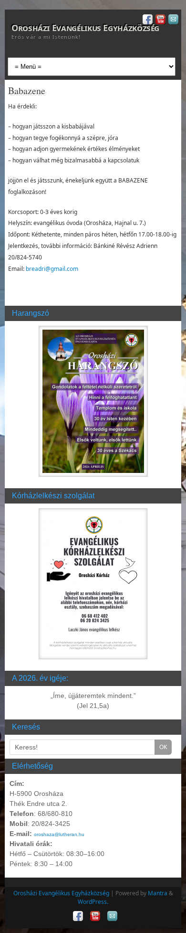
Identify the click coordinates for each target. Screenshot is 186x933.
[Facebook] (146, 20)
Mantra (157, 893)
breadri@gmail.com (52, 269)
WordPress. (93, 902)
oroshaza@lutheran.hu (59, 834)
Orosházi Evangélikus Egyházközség (85, 27)
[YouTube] (159, 20)
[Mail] (172, 20)
